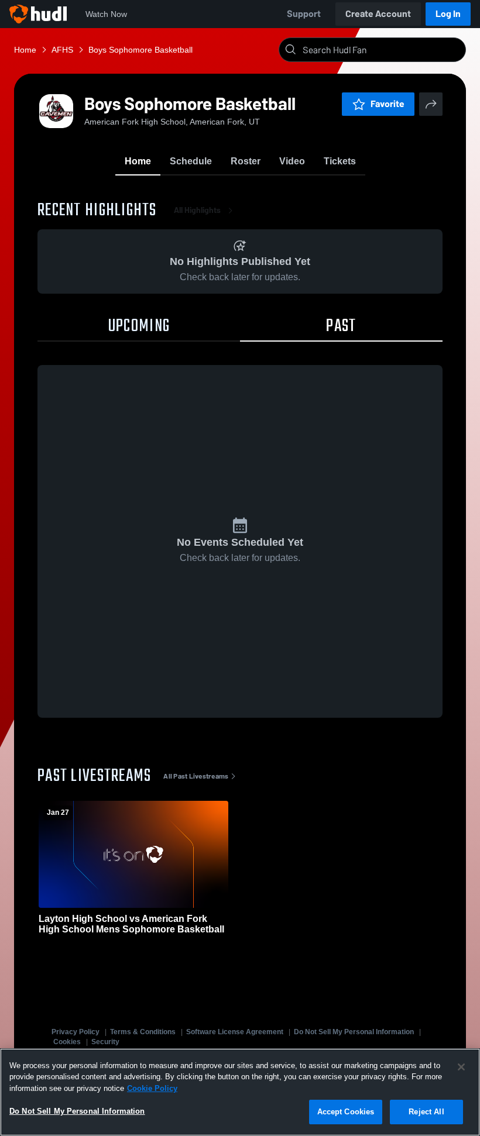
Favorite (387, 104)
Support (304, 14)
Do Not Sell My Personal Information (354, 1032)
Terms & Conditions (143, 1032)
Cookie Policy (152, 1088)
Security (105, 1042)
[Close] (461, 1067)
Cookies (67, 1042)
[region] (240, 1092)
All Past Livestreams (195, 776)
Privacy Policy (76, 1032)
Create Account (378, 14)
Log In (448, 14)
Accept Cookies (346, 1111)
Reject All (426, 1111)
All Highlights (197, 210)
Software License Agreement (234, 1032)
